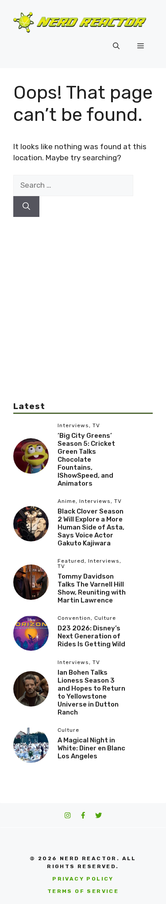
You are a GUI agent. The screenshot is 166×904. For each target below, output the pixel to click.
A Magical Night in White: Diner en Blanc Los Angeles (91, 748)
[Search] (26, 206)
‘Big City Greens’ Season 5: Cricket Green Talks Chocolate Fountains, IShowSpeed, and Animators (86, 459)
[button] (116, 46)
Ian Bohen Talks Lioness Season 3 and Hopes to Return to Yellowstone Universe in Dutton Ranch (91, 692)
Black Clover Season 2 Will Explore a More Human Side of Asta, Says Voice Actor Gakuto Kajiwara (91, 527)
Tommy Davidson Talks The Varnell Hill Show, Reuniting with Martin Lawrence (92, 588)
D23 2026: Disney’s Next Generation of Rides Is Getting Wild (91, 636)
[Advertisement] (83, 300)
